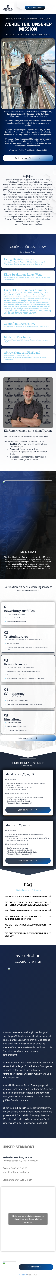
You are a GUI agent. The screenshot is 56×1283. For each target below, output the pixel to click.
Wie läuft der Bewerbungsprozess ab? (27, 911)
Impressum (23, 1274)
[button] (28, 896)
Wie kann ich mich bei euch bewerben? (26, 896)
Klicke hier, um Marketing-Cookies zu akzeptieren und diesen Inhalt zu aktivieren (28, 1219)
